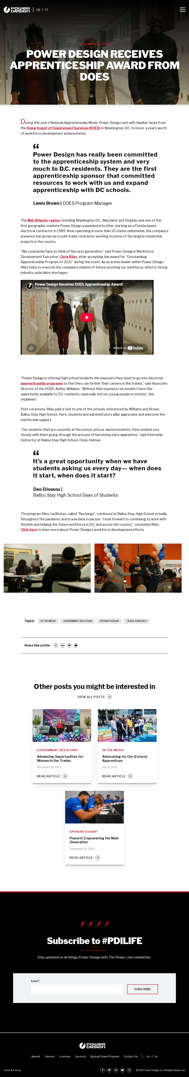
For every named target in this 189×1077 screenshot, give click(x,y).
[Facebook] (56, 645)
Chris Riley (68, 257)
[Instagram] (129, 1070)
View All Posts (91, 697)
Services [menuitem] (80, 1056)
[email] (76, 645)
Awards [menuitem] (35, 1056)
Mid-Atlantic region (44, 220)
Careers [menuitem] (50, 1056)
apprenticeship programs (42, 383)
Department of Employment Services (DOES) (63, 128)
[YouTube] (122, 1070)
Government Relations (77, 621)
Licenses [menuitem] (65, 1056)
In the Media (48, 621)
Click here (29, 530)
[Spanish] (46, 10)
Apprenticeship (109, 621)
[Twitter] (69, 645)
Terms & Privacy (12, 1070)
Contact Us (131, 1056)
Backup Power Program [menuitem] (104, 1056)
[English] (38, 10)
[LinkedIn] (62, 645)
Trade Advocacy (136, 621)
